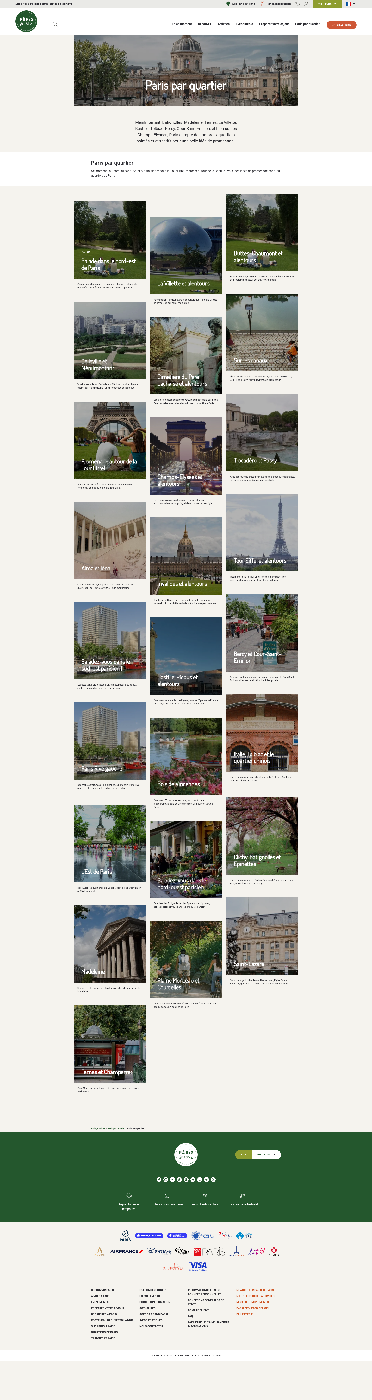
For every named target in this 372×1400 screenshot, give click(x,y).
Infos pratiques (151, 1320)
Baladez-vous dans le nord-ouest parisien (182, 883)
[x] (213, 1179)
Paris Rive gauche (101, 768)
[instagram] (165, 1179)
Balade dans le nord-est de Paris (108, 264)
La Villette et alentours (184, 283)
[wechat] (192, 1179)
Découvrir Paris (102, 1290)
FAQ (190, 1316)
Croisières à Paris (104, 1314)
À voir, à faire (100, 1296)
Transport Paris (103, 1338)
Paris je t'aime (98, 1128)
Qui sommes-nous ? (153, 1290)
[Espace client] (306, 4)
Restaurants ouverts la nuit (112, 1320)
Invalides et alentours (182, 583)
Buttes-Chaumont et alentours (258, 256)
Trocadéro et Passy (255, 460)
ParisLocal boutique (279, 3)
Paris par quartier (116, 1128)
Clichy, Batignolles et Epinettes (257, 860)
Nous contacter (151, 1326)
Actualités (148, 1308)
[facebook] (159, 1179)
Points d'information (155, 1302)
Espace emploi (150, 1296)
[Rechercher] (55, 24)
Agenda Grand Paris (154, 1314)
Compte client (198, 1310)
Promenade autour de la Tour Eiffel (109, 464)
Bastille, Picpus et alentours (178, 680)
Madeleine (93, 971)
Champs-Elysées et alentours (180, 480)
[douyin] (199, 1179)
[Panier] (297, 4)
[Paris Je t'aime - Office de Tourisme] (26, 21)
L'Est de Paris (96, 871)
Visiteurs (264, 1154)
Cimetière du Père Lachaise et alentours (182, 379)
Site (243, 1154)
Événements (100, 1302)
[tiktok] (179, 1179)
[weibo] (206, 1179)
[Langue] (351, 4)
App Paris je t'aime (243, 3)
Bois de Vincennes (179, 784)
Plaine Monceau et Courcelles (179, 983)
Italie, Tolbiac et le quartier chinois (254, 757)
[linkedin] (172, 1179)
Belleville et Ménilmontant (97, 364)
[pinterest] (186, 1179)
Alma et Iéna (95, 568)
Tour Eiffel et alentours (260, 560)
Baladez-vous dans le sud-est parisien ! (105, 664)
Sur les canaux (251, 360)
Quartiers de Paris (104, 1332)
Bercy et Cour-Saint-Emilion (258, 657)
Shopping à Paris (103, 1326)
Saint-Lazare (249, 964)
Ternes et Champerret (106, 1072)
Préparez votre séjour (107, 1308)
